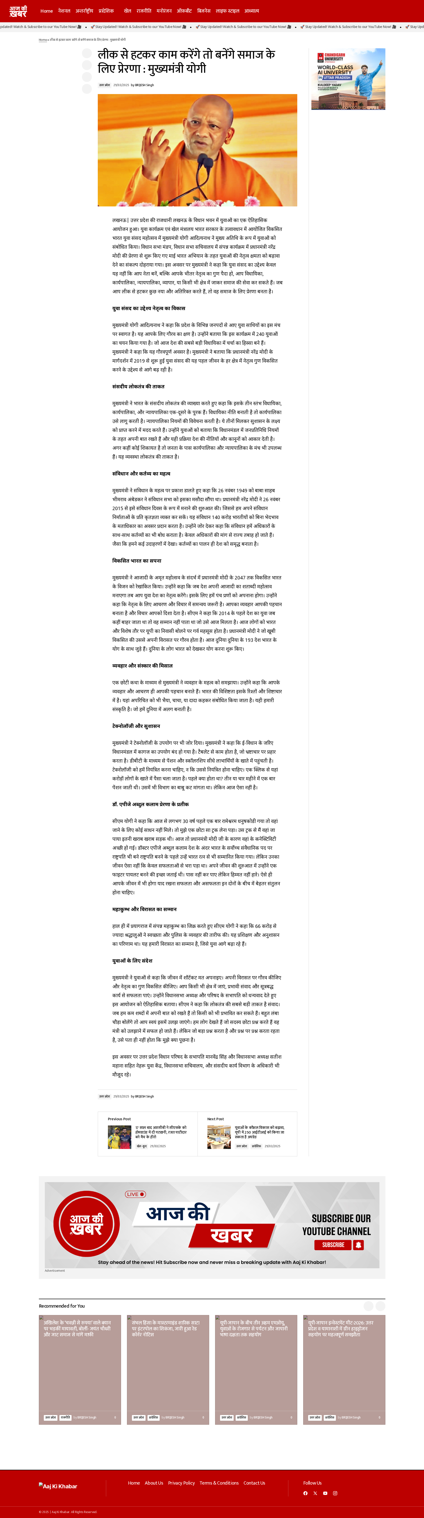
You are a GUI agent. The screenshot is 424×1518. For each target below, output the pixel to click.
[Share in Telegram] (87, 77)
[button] (392, 11)
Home (43, 40)
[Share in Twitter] (87, 65)
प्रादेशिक (256, 1146)
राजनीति (65, 1418)
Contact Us (254, 1483)
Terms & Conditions (219, 1483)
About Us (154, 1483)
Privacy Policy (181, 1483)
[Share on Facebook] (87, 53)
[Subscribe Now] (212, 1225)
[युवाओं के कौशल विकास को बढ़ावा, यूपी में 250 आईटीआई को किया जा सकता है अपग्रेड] (247, 1134)
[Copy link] (87, 89)
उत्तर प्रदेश (104, 85)
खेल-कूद (142, 1146)
